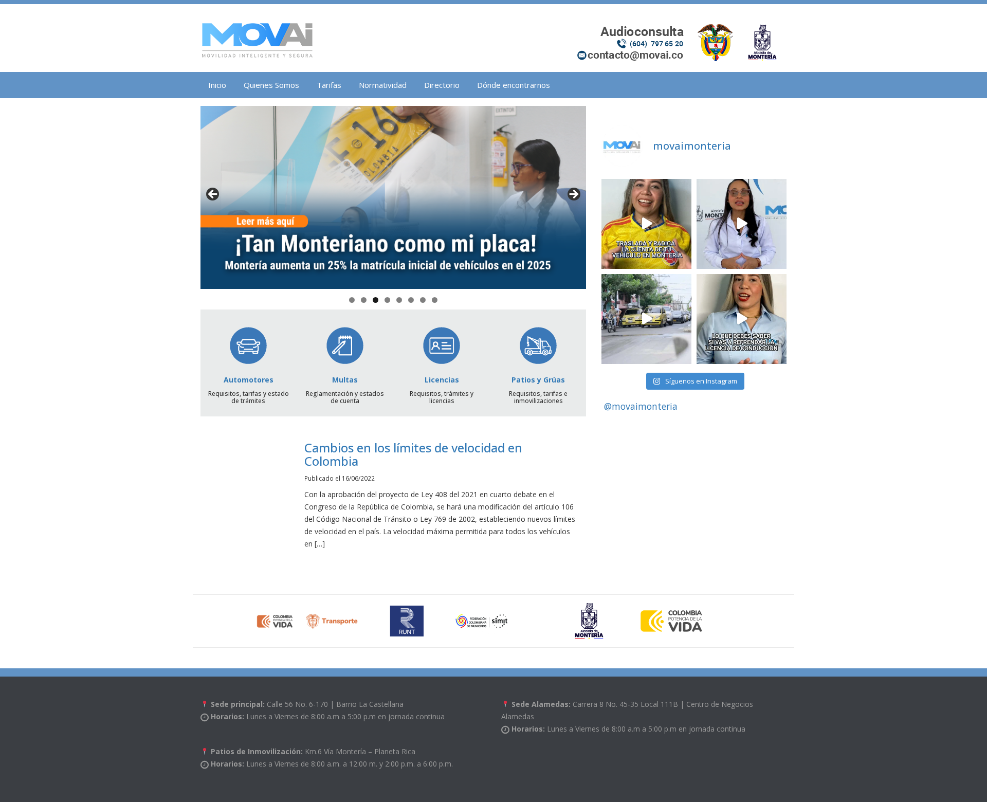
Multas (345, 380)
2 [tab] (364, 300)
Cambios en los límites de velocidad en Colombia (413, 454)
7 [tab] (423, 300)
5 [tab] (399, 300)
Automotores (248, 380)
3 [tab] (375, 300)
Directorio (442, 85)
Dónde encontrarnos (513, 85)
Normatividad (383, 85)
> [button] (573, 195)
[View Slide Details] (393, 197)
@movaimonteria (641, 406)
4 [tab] (387, 300)
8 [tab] (434, 300)
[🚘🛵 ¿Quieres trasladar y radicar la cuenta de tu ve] (646, 224)
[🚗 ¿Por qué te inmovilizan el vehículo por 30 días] (742, 224)
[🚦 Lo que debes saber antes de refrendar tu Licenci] (742, 319)
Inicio (217, 85)
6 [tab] (411, 300)
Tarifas (329, 85)
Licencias (442, 380)
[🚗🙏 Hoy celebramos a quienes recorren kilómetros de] (646, 319)
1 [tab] (352, 300)
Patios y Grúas (538, 380)
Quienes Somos (271, 85)
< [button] (213, 195)
